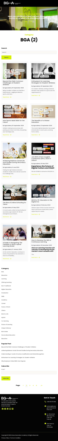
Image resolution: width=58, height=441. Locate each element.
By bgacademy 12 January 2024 (12, 249)
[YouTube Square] (10, 409)
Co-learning (5, 321)
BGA (13, 70)
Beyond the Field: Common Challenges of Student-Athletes (13, 83)
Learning (7, 70)
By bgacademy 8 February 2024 (40, 205)
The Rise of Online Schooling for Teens (14, 203)
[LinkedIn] (7, 409)
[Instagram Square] (5, 409)
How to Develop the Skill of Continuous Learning (41, 241)
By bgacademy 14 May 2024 (11, 207)
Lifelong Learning (20, 70)
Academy (7, 76)
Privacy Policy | (5, 438)
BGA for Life (7, 115)
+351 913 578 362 (51, 402)
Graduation (7, 106)
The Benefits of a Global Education (40, 121)
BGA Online (14, 155)
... (40, 385)
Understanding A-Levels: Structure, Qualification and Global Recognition (22, 354)
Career (3, 303)
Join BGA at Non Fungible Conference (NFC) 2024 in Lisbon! (41, 158)
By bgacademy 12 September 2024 (41, 125)
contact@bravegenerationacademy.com (51, 407)
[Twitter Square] (12, 409)
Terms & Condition (15, 438)
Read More (6, 97)
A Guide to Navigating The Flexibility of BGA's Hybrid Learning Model (12, 244)
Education (7, 73)
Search (6, 57)
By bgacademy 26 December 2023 (41, 245)
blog (26, 21)
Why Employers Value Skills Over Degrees (13, 361)
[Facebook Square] (3, 409)
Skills (17, 152)
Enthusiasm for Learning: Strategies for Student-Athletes (43, 82)
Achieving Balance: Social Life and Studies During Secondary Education (14, 162)
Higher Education (9, 112)
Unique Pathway (6, 328)
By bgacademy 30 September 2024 (13, 88)
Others (3, 310)
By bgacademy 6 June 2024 (11, 167)
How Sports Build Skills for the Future (14, 121)
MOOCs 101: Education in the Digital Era (41, 201)
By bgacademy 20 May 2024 (39, 163)
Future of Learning (6, 324)
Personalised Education (8, 335)
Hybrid (3, 317)
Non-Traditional (16, 73)
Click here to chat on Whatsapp (50, 425)
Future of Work (41, 149)
